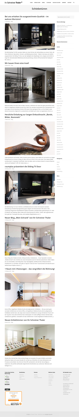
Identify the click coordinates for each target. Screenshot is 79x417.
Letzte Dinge (51, 377)
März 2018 (59, 140)
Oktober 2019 (59, 103)
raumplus (35, 374)
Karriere (58, 166)
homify (50, 383)
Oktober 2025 (59, 52)
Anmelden (59, 179)
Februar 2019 (59, 117)
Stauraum (59, 169)
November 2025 (60, 50)
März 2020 (59, 96)
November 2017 (60, 147)
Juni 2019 (58, 108)
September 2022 (60, 73)
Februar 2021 (59, 82)
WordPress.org (60, 186)
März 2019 (59, 114)
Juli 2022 (58, 75)
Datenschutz (21, 376)
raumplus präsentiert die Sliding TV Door (23, 166)
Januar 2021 (59, 85)
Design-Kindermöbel (38, 377)
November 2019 (60, 101)
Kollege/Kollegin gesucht (61, 29)
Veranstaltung (59, 171)
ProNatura (36, 376)
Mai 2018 (58, 137)
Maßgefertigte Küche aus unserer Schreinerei (65, 31)
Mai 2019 (58, 110)
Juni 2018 (58, 135)
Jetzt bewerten (13, 400)
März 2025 (59, 55)
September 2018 (60, 128)
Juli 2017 (58, 151)
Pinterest (50, 385)
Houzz (50, 382)
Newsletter (51, 374)
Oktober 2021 (59, 80)
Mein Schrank (51, 376)
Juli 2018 (58, 133)
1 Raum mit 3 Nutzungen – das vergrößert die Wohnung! (30, 268)
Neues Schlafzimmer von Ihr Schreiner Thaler (25, 320)
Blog (12, 21)
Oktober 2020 (59, 87)
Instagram (50, 380)
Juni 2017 (58, 153)
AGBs (20, 377)
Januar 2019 (59, 119)
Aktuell (58, 162)
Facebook (50, 379)
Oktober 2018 (59, 126)
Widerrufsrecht (22, 379)
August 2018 (59, 131)
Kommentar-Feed (60, 184)
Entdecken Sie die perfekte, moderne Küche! (65, 33)
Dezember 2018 (60, 121)
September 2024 (60, 57)
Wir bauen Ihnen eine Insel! (17, 63)
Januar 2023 (59, 66)
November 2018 (60, 124)
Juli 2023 (58, 59)
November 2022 (60, 71)
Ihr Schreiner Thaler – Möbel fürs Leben (37, 414)
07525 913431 (66, 380)
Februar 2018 (59, 142)
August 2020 (59, 91)
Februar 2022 (59, 78)
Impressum (21, 374)
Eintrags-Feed (59, 181)
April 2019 (59, 112)
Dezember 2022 (60, 68)
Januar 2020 (59, 98)
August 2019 (59, 105)
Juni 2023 (58, 62)
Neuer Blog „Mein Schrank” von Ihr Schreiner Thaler (28, 217)
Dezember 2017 (60, 144)
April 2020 (59, 94)
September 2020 (60, 89)
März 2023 (59, 64)
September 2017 (60, 149)
